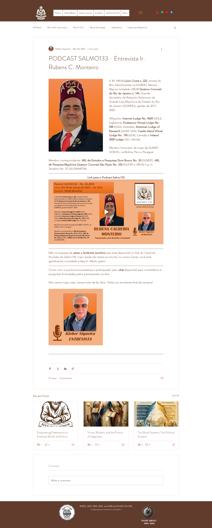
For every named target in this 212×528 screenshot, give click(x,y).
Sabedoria (117, 27)
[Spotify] (162, 12)
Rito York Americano (57, 27)
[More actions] (161, 49)
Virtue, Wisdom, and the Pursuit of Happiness (105, 434)
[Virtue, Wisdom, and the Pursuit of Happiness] (106, 414)
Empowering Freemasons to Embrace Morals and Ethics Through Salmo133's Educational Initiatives (55, 434)
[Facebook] (171, 12)
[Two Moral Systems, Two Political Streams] (156, 414)
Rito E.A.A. (78, 27)
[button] (175, 27)
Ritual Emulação (97, 27)
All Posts (37, 27)
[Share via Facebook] (50, 368)
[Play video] (106, 212)
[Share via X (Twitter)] (57, 368)
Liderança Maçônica (137, 27)
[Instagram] (157, 12)
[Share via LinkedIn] (65, 368)
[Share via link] (72, 368)
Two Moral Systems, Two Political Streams (156, 434)
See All (175, 395)
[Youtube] (166, 12)
